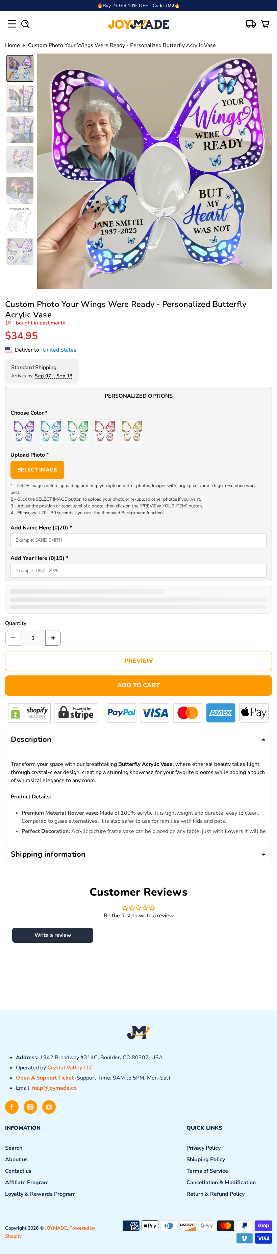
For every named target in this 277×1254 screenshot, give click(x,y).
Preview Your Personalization (138, 661)
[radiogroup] (138, 431)
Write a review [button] (52, 935)
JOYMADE (56, 1228)
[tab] (19, 68)
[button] (138, 414)
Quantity (15, 623)
